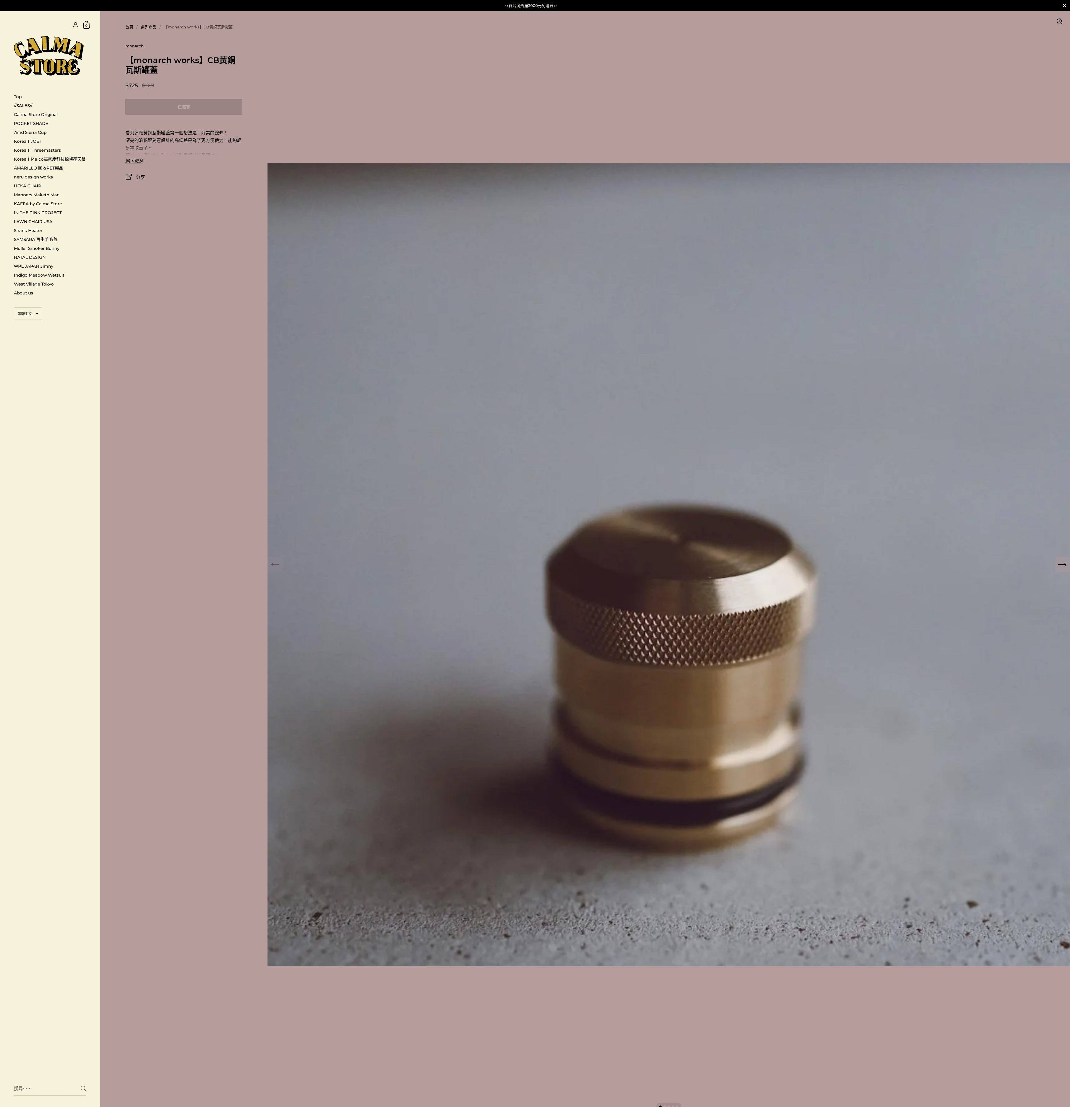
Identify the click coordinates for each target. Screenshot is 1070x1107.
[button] (1062, 564)
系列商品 (148, 27)
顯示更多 (134, 160)
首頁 (129, 27)
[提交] (83, 1088)
